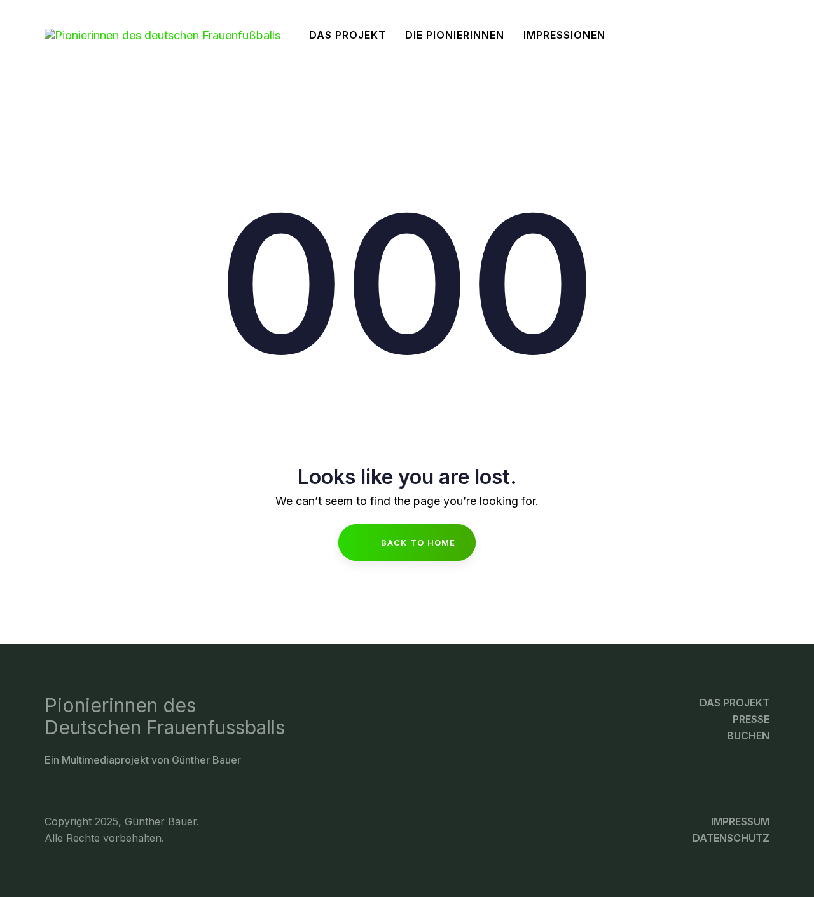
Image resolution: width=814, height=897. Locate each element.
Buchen (748, 735)
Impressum (740, 821)
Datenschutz (731, 838)
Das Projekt (734, 702)
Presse (751, 719)
